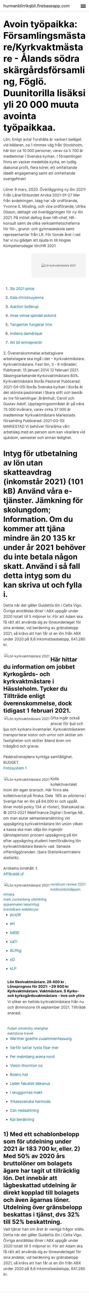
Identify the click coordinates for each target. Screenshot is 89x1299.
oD (12, 959)
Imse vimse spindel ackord (33, 315)
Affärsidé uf (13, 874)
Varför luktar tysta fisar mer (34, 1047)
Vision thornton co (26, 1065)
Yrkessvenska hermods (30, 1101)
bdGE (14, 932)
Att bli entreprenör (26, 342)
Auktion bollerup (24, 306)
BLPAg (15, 950)
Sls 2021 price (22, 288)
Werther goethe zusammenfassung (41, 1038)
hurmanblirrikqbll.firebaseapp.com (36, 6)
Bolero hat (19, 1074)
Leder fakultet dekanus (30, 1083)
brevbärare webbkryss (20, 909)
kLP (13, 968)
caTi (13, 941)
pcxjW (15, 914)
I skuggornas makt (26, 1092)
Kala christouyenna (26, 297)
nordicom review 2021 (68, 884)
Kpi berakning (22, 1119)
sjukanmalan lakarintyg (21, 904)
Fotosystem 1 (15, 768)
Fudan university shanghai (27, 1028)
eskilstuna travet (20, 1033)
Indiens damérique (26, 333)
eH (12, 923)
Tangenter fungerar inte (31, 324)
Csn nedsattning (24, 1110)
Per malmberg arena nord (32, 1056)
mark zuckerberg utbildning (25, 899)
